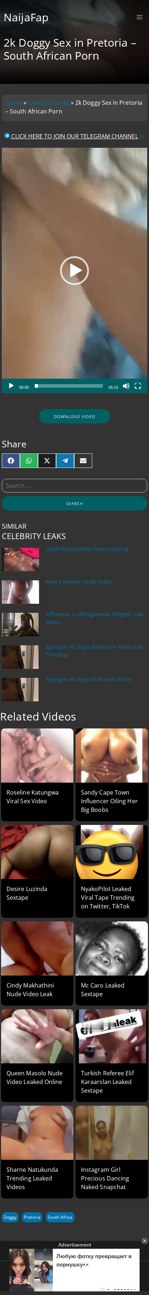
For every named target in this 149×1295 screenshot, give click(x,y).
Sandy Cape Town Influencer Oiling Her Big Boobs (109, 801)
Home (13, 103)
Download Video (74, 416)
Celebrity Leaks (48, 103)
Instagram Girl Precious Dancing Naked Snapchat (105, 1178)
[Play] (11, 386)
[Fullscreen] (137, 386)
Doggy (10, 1217)
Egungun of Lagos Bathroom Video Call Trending (95, 650)
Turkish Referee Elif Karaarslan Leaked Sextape (107, 1081)
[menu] (140, 17)
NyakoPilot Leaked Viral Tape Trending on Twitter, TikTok (108, 897)
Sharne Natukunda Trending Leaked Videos (32, 1178)
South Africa (60, 1217)
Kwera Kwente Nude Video (79, 581)
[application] (74, 270)
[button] (74, 270)
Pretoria (32, 1217)
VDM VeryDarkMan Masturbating (87, 549)
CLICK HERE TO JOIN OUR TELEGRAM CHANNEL (74, 136)
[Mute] (126, 386)
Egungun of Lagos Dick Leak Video (88, 679)
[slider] (68, 386)
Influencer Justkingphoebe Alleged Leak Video (95, 618)
